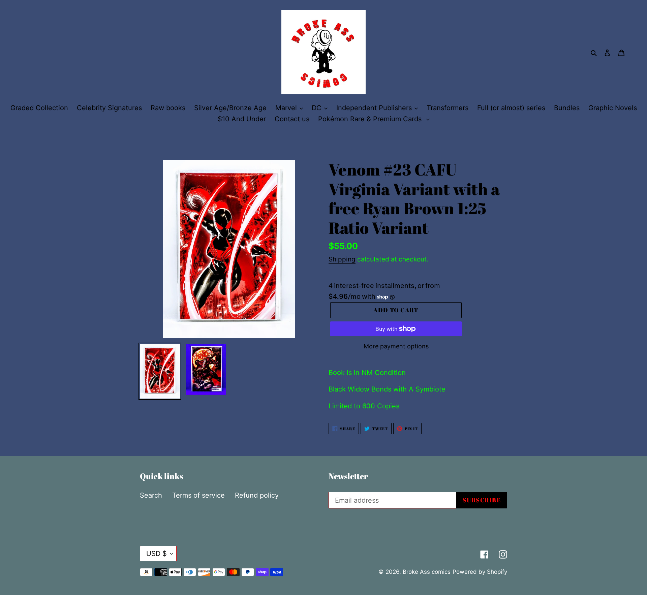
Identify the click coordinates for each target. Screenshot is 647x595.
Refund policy (257, 495)
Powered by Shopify (480, 571)
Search (151, 495)
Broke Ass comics (427, 571)
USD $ (156, 554)
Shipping (342, 259)
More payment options (396, 346)
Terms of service (198, 495)
